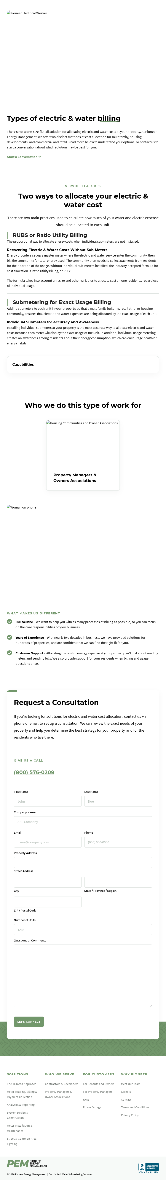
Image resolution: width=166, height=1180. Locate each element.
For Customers (98, 1074)
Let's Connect (28, 1021)
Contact (126, 1099)
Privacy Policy (130, 1115)
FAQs (86, 1099)
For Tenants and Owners (98, 1084)
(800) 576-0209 (34, 772)
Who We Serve (59, 1074)
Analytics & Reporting (21, 1105)
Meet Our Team (130, 1084)
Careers (126, 1092)
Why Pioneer (134, 1074)
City (16, 890)
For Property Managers (97, 1092)
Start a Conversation (22, 156)
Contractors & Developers (61, 1084)
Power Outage (92, 1107)
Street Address (23, 871)
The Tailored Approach (21, 1084)
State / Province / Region (100, 890)
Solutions (17, 1074)
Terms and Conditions (135, 1107)
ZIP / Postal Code (25, 910)
